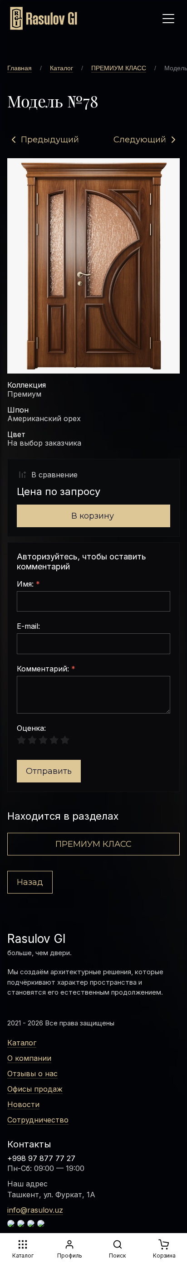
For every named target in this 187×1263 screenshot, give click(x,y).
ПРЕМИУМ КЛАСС (118, 68)
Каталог (61, 68)
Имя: (28, 584)
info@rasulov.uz (35, 1209)
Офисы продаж (35, 1088)
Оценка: (31, 728)
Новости (23, 1104)
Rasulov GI (36, 939)
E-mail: (28, 626)
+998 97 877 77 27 (41, 1158)
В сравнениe (54, 474)
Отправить (49, 771)
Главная (19, 68)
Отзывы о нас (32, 1073)
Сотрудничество (38, 1119)
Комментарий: (46, 669)
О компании (29, 1058)
